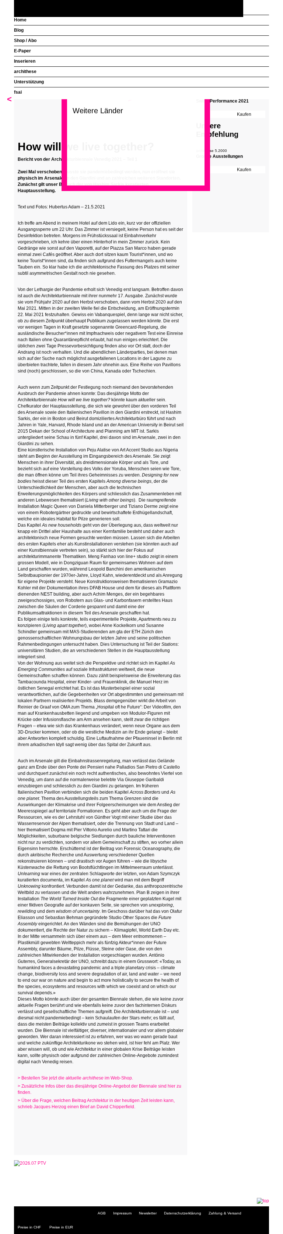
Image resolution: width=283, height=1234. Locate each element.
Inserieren (24, 61)
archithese (25, 71)
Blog (19, 30)
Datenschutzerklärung (182, 1213)
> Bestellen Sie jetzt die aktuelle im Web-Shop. (75, 1078)
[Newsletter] (261, 8)
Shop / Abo (25, 40)
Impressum (122, 1213)
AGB (102, 1213)
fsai (18, 92)
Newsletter (148, 1213)
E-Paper (22, 50)
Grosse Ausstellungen (219, 156)
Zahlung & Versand (225, 1213)
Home (20, 19)
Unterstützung (29, 81)
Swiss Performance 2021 (222, 101)
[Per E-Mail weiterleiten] (43, 1137)
